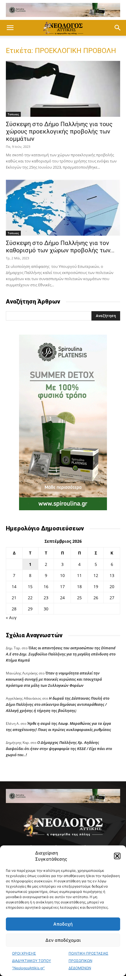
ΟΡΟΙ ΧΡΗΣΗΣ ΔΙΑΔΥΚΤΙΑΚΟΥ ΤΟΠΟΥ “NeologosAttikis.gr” (31, 960)
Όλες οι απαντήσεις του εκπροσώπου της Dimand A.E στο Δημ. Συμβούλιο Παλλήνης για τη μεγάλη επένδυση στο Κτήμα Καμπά (60, 654)
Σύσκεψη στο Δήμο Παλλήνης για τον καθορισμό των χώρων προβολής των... (60, 246)
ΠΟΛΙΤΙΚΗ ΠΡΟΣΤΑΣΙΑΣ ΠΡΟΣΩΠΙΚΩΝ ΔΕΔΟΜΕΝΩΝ (88, 960)
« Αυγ (11, 617)
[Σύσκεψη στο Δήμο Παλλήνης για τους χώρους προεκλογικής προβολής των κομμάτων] (63, 89)
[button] (117, 856)
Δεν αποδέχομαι (63, 940)
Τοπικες (13, 114)
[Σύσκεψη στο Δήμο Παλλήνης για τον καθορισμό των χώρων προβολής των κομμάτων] (63, 208)
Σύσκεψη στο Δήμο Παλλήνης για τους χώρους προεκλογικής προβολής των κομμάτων (59, 131)
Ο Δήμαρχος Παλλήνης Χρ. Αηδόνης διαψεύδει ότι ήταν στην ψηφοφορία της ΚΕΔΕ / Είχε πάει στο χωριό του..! (59, 748)
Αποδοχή (63, 924)
